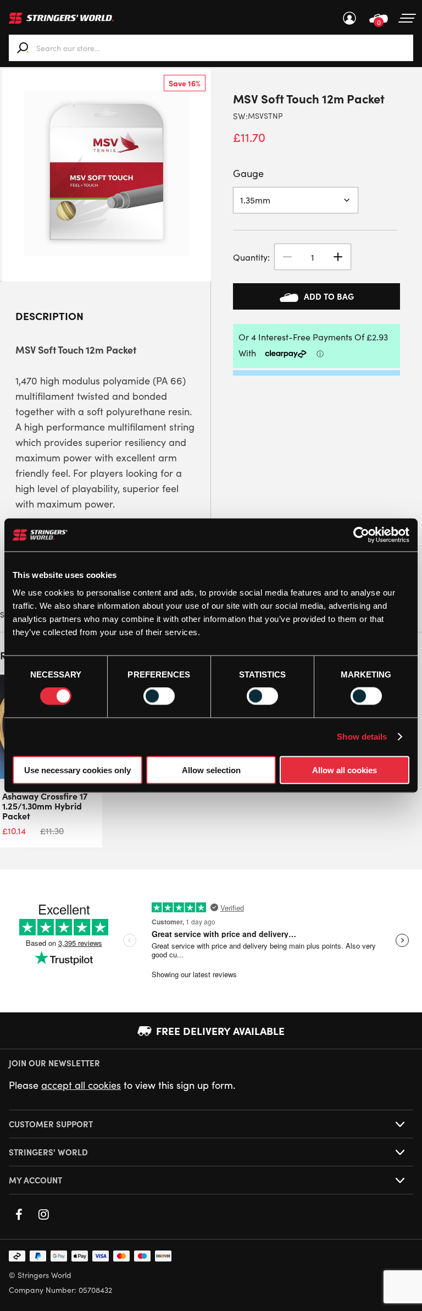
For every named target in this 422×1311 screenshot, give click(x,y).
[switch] (159, 696)
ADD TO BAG (329, 296)
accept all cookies (81, 1085)
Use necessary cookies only (77, 769)
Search (23, 48)
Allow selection (211, 769)
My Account (349, 18)
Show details (362, 736)
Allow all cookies (344, 769)
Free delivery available (220, 1030)
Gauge (248, 173)
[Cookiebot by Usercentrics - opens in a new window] (361, 535)
